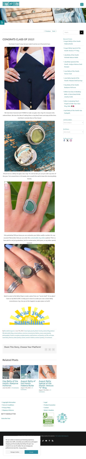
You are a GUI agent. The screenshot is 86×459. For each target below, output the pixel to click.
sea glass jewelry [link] (24, 335)
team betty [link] (5, 337)
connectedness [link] (18, 333)
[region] (21, 446)
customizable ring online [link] (37, 238)
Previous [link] (48, 31)
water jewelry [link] (17, 337)
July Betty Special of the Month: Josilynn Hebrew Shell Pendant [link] (29, 384)
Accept (31, 452)
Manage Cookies (14, 452)
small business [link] (33, 335)
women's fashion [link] (30, 337)
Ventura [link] (11, 337)
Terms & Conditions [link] (8, 403)
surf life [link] (46, 335)
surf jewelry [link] (41, 335)
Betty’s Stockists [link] (49, 408)
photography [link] (6, 335)
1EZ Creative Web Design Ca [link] (61, 434)
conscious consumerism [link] (28, 333)
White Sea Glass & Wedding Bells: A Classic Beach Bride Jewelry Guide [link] (72, 94)
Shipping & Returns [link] (8, 408)
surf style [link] (51, 335)
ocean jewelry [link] (47, 333)
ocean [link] (41, 333)
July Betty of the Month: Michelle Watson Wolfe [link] (10, 383)
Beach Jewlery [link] (39, 331)
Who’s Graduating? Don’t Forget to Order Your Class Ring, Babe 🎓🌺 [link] (72, 103)
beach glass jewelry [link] (30, 331)
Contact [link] (46, 406)
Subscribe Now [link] (5, 416)
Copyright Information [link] (9, 400)
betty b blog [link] (47, 331)
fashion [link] (37, 333)
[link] (2, 22)
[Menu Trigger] (81, 4)
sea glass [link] (17, 335)
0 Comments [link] (48, 337)
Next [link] (53, 31)
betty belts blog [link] (9, 333)
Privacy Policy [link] (22, 448)
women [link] (23, 337)
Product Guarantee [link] (49, 403)
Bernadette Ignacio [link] (9, 331)
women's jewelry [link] (39, 337)
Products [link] (12, 335)
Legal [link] (45, 400)
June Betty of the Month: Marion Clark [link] (47, 383)
